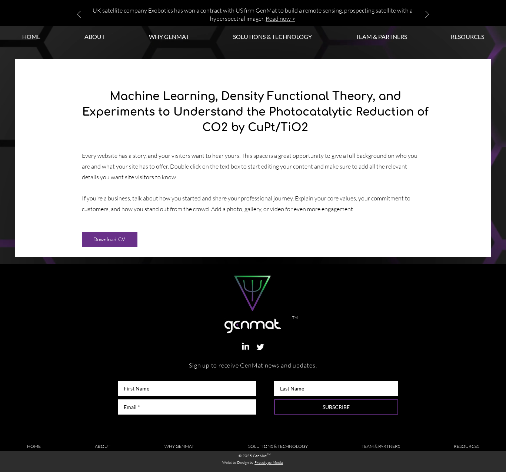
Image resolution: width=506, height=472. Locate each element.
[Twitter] (260, 346)
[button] (467, 36)
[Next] (427, 15)
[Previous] (79, 15)
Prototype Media (268, 462)
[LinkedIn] (245, 346)
